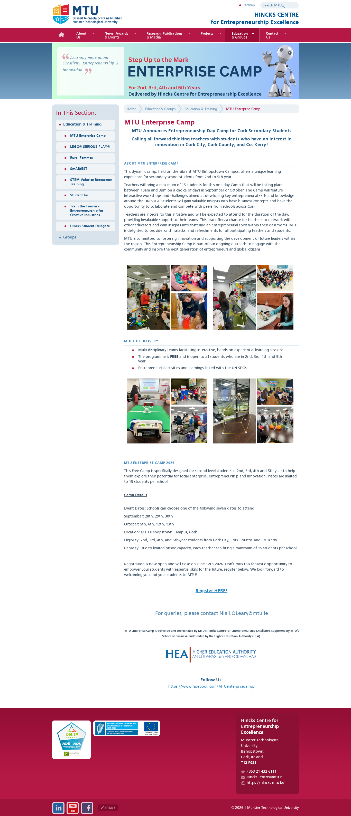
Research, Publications (164, 36)
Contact (272, 36)
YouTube (73, 808)
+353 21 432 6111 (261, 772)
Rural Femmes (81, 158)
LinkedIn (58, 808)
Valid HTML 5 (108, 807)
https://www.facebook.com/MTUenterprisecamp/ (211, 687)
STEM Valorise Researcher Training (91, 182)
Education (240, 36)
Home (61, 35)
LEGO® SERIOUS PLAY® (90, 147)
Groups (69, 237)
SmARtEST (78, 169)
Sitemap (249, 5)
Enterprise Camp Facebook (87, 808)
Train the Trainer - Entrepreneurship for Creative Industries (86, 211)
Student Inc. (79, 195)
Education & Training (82, 124)
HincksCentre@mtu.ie (265, 777)
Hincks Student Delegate (90, 226)
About (81, 36)
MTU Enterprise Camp (88, 136)
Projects (207, 33)
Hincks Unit (96, 14)
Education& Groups (160, 109)
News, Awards (116, 36)
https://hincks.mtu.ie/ (266, 783)
